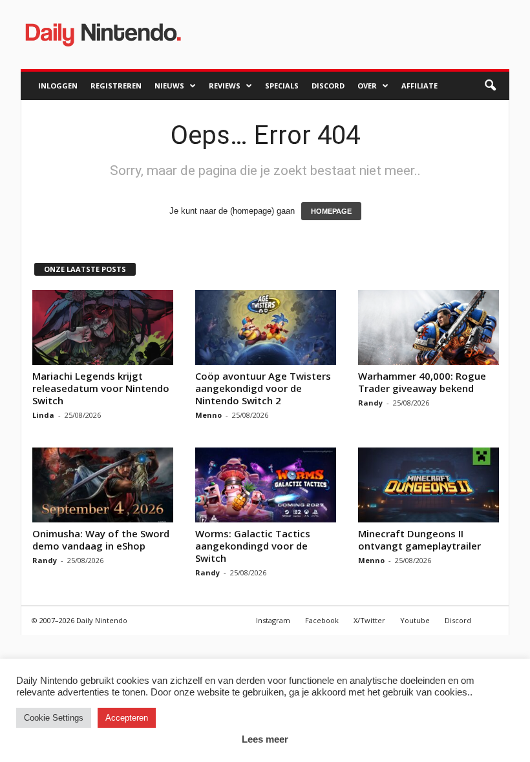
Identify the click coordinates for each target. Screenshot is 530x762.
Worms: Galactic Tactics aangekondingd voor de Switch (252, 545)
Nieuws (169, 85)
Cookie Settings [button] (53, 718)
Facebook (322, 620)
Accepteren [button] (126, 718)
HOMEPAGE (331, 211)
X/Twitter (369, 620)
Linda (43, 415)
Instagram (273, 620)
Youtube (415, 620)
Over (367, 85)
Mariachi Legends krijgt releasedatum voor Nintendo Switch (100, 388)
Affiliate (419, 85)
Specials (282, 85)
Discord (328, 85)
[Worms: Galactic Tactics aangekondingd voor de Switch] (265, 485)
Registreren (116, 85)
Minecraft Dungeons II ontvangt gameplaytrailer (419, 539)
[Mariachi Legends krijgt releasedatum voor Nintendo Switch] (102, 327)
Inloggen (58, 85)
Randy (370, 402)
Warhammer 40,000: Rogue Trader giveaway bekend (422, 382)
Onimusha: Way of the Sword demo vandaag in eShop (100, 539)
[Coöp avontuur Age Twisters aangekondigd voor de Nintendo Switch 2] (265, 327)
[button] (490, 86)
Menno (208, 415)
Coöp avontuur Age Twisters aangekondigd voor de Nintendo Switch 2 (263, 388)
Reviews (224, 85)
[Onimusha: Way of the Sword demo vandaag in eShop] (102, 485)
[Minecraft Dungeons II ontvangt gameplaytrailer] (428, 485)
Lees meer (265, 739)
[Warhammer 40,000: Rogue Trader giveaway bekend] (428, 327)
